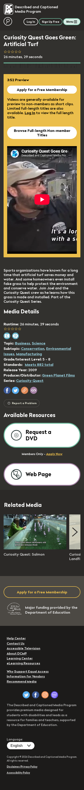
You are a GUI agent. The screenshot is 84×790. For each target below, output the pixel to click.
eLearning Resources (23, 663)
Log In (30, 113)
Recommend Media (22, 681)
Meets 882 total (39, 364)
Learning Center (20, 658)
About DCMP (17, 653)
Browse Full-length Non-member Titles (42, 132)
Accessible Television (23, 648)
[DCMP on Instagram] (45, 694)
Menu (69, 21)
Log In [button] (31, 21)
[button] (7, 390)
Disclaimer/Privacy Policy (22, 766)
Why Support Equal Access (28, 671)
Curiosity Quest (29, 380)
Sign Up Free (50, 21)
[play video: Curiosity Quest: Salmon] (35, 548)
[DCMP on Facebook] (35, 694)
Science (38, 343)
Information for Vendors (26, 676)
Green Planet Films (58, 375)
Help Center (16, 638)
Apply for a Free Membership (42, 89)
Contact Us (15, 643)
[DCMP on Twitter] (26, 694)
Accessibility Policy (18, 772)
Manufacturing (29, 354)
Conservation (32, 348)
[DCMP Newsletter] (54, 694)
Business (22, 343)
